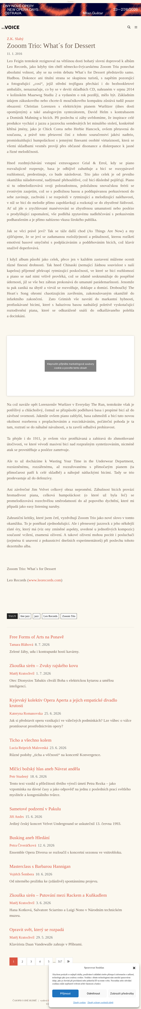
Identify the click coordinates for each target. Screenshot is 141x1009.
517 (60, 961)
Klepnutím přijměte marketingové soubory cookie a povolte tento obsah (70, 365)
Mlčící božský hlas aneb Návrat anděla (44, 768)
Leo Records (50, 616)
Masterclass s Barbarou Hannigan (39, 866)
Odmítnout (93, 993)
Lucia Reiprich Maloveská (28, 748)
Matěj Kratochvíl (21, 673)
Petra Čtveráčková (22, 845)
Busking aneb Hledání (29, 837)
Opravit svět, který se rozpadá (36, 929)
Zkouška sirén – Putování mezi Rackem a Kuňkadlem (58, 895)
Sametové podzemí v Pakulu (35, 808)
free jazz (25, 616)
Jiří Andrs (16, 817)
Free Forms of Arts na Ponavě (36, 636)
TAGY (12, 616)
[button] (134, 967)
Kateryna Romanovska (26, 713)
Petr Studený (18, 776)
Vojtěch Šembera (21, 874)
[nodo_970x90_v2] (70, 9)
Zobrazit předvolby (122, 993)
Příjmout (65, 993)
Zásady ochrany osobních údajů (100, 1002)
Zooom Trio (68, 616)
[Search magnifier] (129, 27)
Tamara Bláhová (21, 644)
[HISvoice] (11, 27)
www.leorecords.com (45, 580)
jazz (36, 616)
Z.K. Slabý (15, 39)
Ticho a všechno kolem (30, 740)
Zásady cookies (79, 1002)
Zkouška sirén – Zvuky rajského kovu (43, 665)
